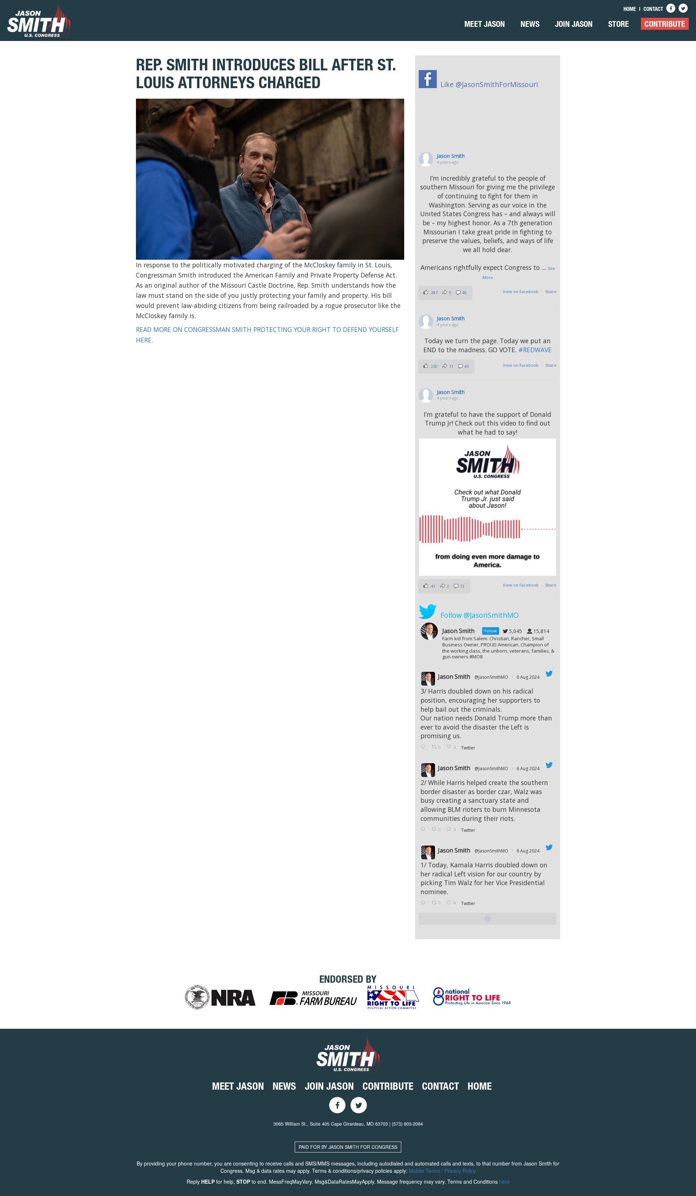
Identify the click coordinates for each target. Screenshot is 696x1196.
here (504, 1181)
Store (618, 24)
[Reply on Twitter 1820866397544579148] (424, 829)
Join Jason (574, 24)
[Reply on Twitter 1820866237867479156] (424, 903)
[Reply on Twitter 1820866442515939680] (424, 747)
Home (630, 8)
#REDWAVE (535, 349)
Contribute (665, 24)
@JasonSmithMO (491, 677)
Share (550, 291)
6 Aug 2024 (528, 677)
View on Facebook (520, 291)
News (530, 24)
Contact (653, 8)
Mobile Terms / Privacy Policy (442, 1170)
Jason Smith (451, 155)
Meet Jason (484, 24)
